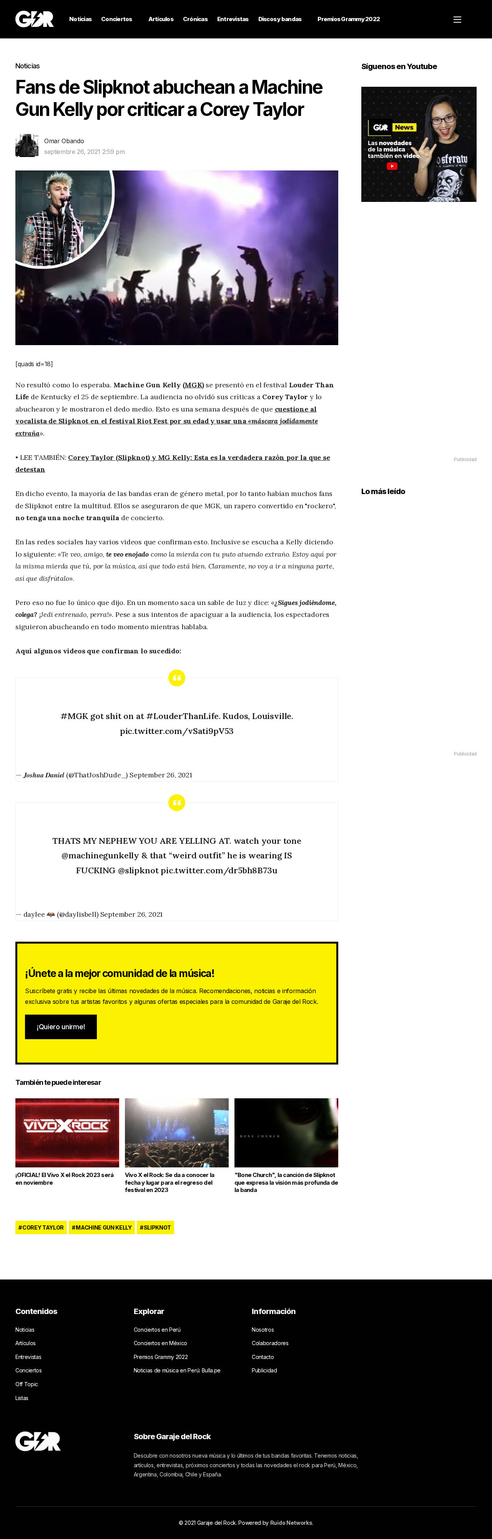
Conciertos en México (161, 1343)
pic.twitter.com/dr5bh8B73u (219, 870)
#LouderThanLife (182, 716)
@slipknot (138, 870)
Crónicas (195, 19)
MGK (193, 384)
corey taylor (43, 1227)
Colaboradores (270, 1343)
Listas (21, 1398)
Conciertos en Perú (157, 1329)
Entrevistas (233, 19)
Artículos (160, 19)
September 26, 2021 (161, 774)
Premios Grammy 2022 (348, 19)
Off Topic (26, 1384)
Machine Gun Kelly (104, 1227)
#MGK (74, 716)
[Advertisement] (419, 340)
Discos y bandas (280, 19)
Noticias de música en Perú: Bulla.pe (177, 1370)
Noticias (80, 19)
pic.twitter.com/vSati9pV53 (177, 731)
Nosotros (263, 1329)
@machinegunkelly (100, 855)
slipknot (157, 1227)
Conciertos (116, 19)
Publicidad (264, 1370)
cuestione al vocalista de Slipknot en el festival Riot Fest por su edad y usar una (166, 421)
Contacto (263, 1357)
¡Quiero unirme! (61, 1027)
